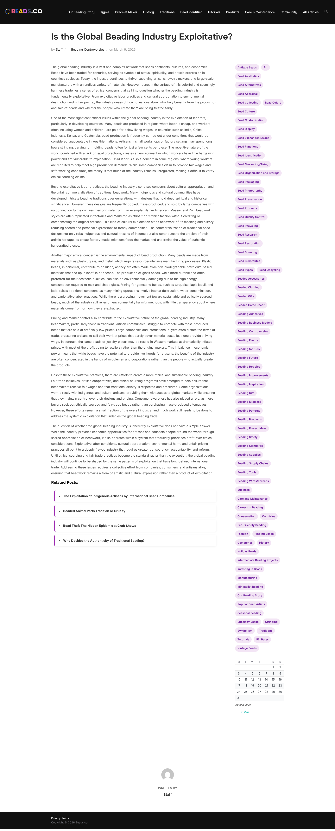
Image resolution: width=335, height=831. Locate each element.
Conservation (246, 516)
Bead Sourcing (247, 252)
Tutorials (214, 12)
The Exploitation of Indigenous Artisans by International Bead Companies (118, 496)
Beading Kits (245, 393)
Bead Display (246, 128)
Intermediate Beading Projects (257, 560)
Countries (268, 516)
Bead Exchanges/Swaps (253, 137)
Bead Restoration (248, 243)
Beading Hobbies (248, 366)
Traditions (167, 12)
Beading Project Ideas (252, 428)
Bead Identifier (191, 12)
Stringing (271, 621)
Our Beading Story (81, 12)
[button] (326, 12)
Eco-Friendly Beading (251, 525)
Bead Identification (249, 155)
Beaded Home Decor (251, 305)
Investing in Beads (249, 569)
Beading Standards (250, 445)
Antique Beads (247, 67)
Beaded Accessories (251, 278)
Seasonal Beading (249, 613)
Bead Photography (249, 190)
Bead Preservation (249, 199)
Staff (59, 49)
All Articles (311, 12)
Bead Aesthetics (248, 76)
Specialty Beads (248, 621)
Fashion (242, 533)
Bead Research (247, 234)
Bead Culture (246, 111)
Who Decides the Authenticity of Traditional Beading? (104, 540)
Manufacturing (247, 577)
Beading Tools (246, 472)
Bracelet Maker (126, 12)
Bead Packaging (248, 181)
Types (104, 12)
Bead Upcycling (269, 269)
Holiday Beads (246, 551)
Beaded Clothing (248, 287)
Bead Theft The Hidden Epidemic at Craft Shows (99, 526)
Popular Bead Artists (251, 604)
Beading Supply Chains (253, 463)
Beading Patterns (248, 410)
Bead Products (247, 208)
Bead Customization (250, 120)
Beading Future (247, 357)
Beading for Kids (248, 349)
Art (265, 67)
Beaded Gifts (245, 296)
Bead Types (245, 269)
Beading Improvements (253, 375)
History (148, 12)
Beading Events (247, 340)
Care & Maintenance (260, 12)
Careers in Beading (250, 507)
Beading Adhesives (250, 313)
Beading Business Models (254, 322)
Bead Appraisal (247, 93)
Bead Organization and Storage (258, 172)
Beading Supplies (249, 454)
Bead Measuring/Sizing (253, 164)
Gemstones (245, 542)
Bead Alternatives (249, 84)
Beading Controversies (87, 49)
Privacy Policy (60, 818)
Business (243, 489)
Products (232, 12)
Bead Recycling (247, 225)
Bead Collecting (247, 102)
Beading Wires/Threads (253, 481)
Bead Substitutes (248, 261)
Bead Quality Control (251, 217)
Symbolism (244, 630)
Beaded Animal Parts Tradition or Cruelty (94, 511)
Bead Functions (247, 146)
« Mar (245, 712)
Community (289, 12)
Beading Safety (247, 437)
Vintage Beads (247, 648)
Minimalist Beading (250, 586)
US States (262, 639)
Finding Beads (264, 533)
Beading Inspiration (250, 384)
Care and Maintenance (252, 498)
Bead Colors (273, 102)
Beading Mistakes (249, 401)
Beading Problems (249, 419)
